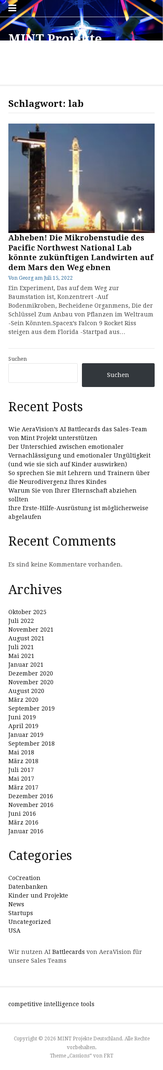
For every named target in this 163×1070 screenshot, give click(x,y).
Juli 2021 (21, 647)
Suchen (17, 359)
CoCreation (24, 878)
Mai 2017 (21, 778)
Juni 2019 (22, 717)
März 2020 (23, 699)
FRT (108, 1056)
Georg (26, 278)
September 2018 (31, 743)
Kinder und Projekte (38, 895)
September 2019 (31, 708)
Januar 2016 (25, 831)
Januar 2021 (25, 664)
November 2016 (30, 805)
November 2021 (30, 629)
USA (14, 930)
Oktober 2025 (27, 612)
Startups (20, 913)
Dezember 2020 (30, 673)
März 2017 (23, 787)
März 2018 (23, 761)
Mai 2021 (21, 656)
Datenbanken (28, 886)
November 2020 (30, 682)
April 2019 (23, 726)
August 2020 (26, 691)
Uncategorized (29, 921)
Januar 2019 (25, 734)
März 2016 (23, 822)
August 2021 (26, 638)
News (16, 904)
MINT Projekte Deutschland (55, 46)
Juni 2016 (22, 813)
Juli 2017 (21, 769)
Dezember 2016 (30, 796)
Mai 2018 (21, 752)
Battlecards (68, 952)
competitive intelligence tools (51, 1004)
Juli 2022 (21, 620)
